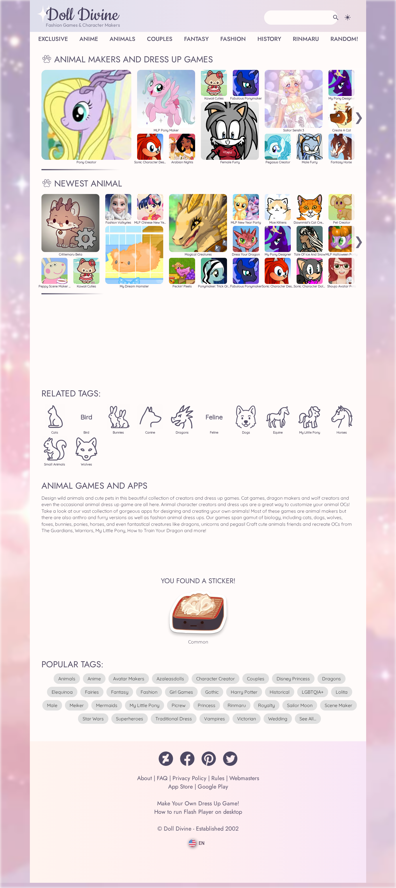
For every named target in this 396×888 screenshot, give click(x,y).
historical (280, 692)
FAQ (162, 778)
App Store (180, 786)
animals (66, 679)
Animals (122, 39)
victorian (246, 719)
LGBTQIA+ (313, 692)
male (52, 705)
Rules (217, 778)
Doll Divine (82, 15)
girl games (181, 692)
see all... (307, 719)
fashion (149, 692)
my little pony (144, 705)
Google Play (213, 786)
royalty (266, 705)
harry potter (244, 692)
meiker (77, 705)
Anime (88, 39)
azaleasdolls (170, 679)
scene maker (338, 705)
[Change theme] (347, 17)
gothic (212, 692)
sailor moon (300, 705)
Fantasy (196, 39)
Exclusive (53, 39)
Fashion (233, 39)
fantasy (119, 692)
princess (206, 705)
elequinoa (62, 692)
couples (255, 679)
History (269, 39)
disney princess (293, 679)
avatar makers (128, 679)
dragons (331, 679)
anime (94, 679)
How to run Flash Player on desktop (198, 812)
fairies (92, 692)
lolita (342, 692)
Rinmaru (306, 39)
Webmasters (244, 778)
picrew (179, 705)
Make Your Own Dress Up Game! (198, 803)
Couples (159, 39)
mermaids (106, 705)
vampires (214, 719)
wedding (277, 719)
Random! (344, 39)
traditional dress (173, 719)
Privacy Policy (189, 778)
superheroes (129, 719)
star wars (93, 719)
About (144, 778)
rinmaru (237, 705)
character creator (215, 679)
